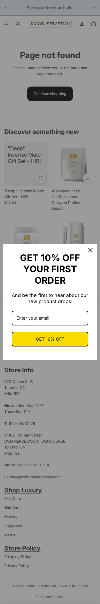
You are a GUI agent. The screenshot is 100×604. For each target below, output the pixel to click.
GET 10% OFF (50, 339)
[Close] (90, 250)
